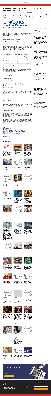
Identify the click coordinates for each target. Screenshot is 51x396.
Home (5, 5)
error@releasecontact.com (7, 139)
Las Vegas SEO (15, 119)
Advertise (25, 387)
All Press (12, 5)
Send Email (7, 129)
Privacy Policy (25, 386)
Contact (15, 5)
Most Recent (8, 5)
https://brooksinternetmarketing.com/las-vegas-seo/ (14, 133)
